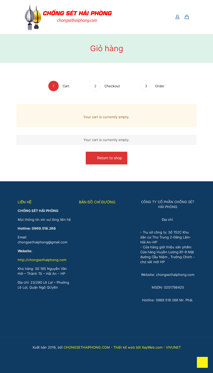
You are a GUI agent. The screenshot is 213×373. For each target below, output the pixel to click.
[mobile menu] (159, 16)
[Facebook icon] (104, 354)
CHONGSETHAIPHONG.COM (87, 347)
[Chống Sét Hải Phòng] (68, 17)
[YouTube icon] (109, 354)
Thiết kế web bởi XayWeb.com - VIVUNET (147, 347)
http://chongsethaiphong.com (42, 260)
